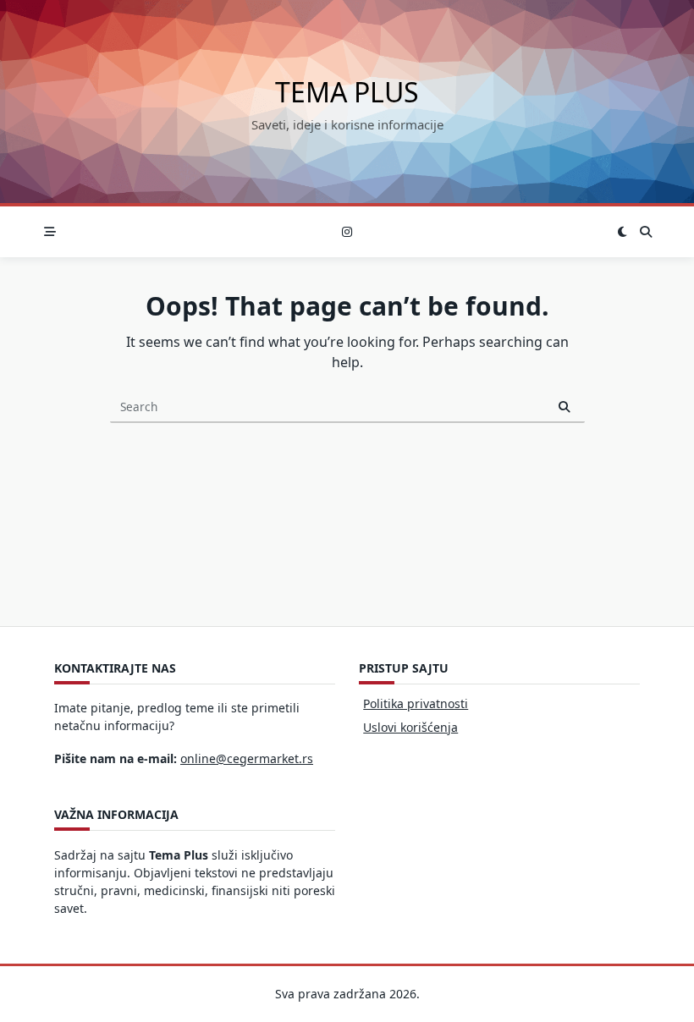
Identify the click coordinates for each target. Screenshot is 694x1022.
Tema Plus (347, 92)
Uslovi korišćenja (410, 727)
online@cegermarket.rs (246, 758)
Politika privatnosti (415, 703)
